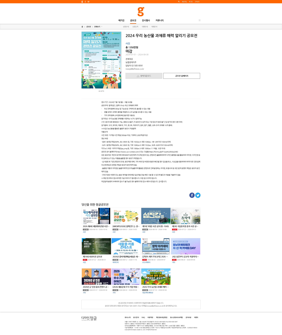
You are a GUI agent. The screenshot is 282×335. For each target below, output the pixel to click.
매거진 (121, 20)
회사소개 (127, 317)
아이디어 (115, 262)
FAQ (143, 317)
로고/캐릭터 (146, 262)
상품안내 (126, 27)
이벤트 (196, 317)
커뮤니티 (160, 20)
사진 (128, 43)
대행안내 (145, 27)
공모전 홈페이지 (181, 76)
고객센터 (197, 1)
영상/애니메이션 (147, 293)
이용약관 (150, 317)
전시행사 (146, 20)
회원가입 (184, 1)
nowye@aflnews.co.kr (135, 69)
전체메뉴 (199, 20)
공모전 (133, 20)
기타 (173, 262)
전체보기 (98, 27)
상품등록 (135, 27)
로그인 (190, 1)
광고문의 (136, 317)
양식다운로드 (145, 76)
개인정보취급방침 (161, 317)
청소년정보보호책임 (176, 317)
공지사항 (188, 317)
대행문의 (154, 27)
